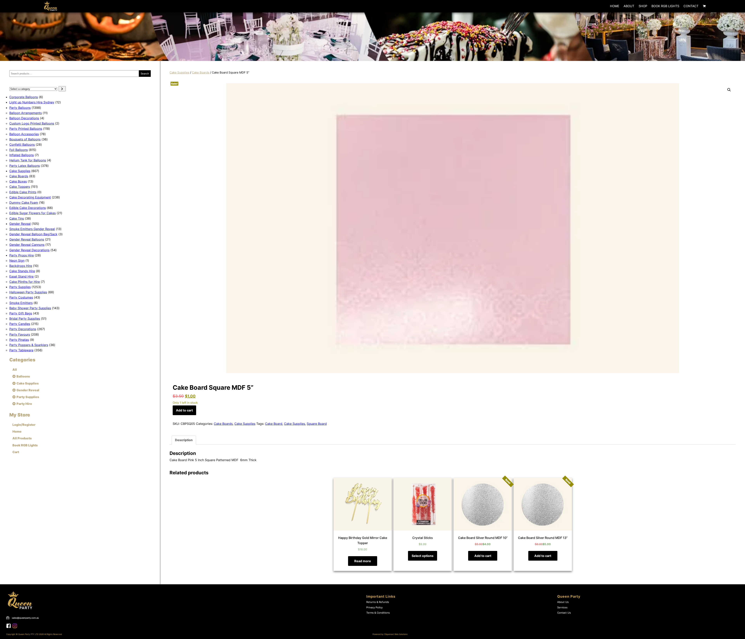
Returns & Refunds (377, 602)
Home (614, 6)
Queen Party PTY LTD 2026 (31, 634)
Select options (422, 556)
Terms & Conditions (378, 612)
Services (562, 607)
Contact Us (564, 612)
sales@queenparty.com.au (25, 617)
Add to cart (184, 410)
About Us (563, 602)
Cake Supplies (179, 72)
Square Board (317, 424)
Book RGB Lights (665, 6)
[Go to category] (62, 88)
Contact (690, 6)
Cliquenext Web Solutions (395, 634)
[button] (729, 89)
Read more (362, 561)
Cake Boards (200, 72)
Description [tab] (184, 440)
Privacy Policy (374, 607)
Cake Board (273, 424)
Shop (643, 6)
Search (145, 73)
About (629, 6)
